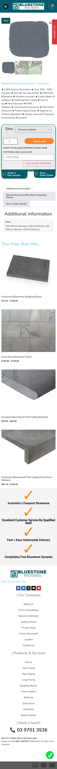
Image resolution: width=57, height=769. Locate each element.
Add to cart (39, 141)
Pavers (28, 662)
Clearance (28, 709)
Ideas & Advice (28, 715)
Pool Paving (28, 668)
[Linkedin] (23, 588)
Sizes (9, 128)
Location (28, 639)
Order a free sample (13, 174)
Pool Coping (28, 674)
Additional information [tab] (18, 188)
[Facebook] (18, 588)
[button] (5, 6)
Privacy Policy (28, 627)
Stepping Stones (28, 685)
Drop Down (29, 703)
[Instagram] (28, 588)
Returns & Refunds (29, 616)
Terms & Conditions (28, 610)
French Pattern (28, 691)
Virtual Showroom (28, 633)
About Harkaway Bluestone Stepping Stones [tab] (26, 196)
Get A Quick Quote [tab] (16, 203)
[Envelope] (33, 588)
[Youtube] (39, 588)
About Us (29, 604)
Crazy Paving (28, 679)
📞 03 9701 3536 (28, 730)
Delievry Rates (28, 621)
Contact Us (28, 645)
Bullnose (28, 697)
